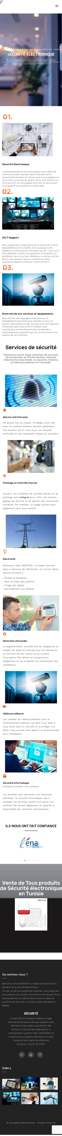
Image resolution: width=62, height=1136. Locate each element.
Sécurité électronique (15, 164)
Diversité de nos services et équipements (27, 313)
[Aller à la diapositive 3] (27, 860)
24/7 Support (10, 237)
